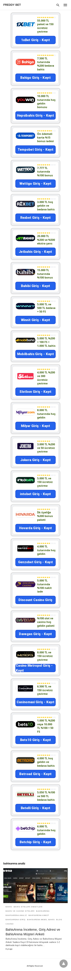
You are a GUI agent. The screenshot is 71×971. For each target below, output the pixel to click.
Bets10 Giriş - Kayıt (35, 740)
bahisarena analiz (16, 915)
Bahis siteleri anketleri (28, 907)
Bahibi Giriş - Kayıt (35, 286)
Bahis (9, 907)
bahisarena (43, 911)
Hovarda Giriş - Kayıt (35, 528)
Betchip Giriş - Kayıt (35, 842)
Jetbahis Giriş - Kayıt (35, 252)
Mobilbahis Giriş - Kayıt (35, 354)
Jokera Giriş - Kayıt (35, 460)
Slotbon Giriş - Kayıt (35, 392)
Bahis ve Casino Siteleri (20, 911)
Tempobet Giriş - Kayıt (35, 149)
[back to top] (63, 963)
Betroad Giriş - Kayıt (35, 774)
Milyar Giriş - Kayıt (35, 426)
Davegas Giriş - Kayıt (35, 634)
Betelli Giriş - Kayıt (35, 808)
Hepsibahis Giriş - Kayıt (35, 115)
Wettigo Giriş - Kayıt (35, 184)
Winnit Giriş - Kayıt (35, 320)
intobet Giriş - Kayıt (35, 494)
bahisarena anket (39, 915)
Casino (10, 924)
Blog (59, 920)
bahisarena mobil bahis (41, 920)
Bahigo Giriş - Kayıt (35, 78)
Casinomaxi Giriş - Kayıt (35, 702)
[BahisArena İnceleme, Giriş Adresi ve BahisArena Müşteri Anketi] (35, 885)
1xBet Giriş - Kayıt (35, 40)
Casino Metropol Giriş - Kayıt (34, 668)
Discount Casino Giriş (35, 600)
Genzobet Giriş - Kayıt (35, 562)
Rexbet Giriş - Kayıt (35, 218)
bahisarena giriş (15, 920)
